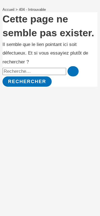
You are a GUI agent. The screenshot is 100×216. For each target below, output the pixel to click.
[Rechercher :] (40, 71)
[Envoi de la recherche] (73, 71)
